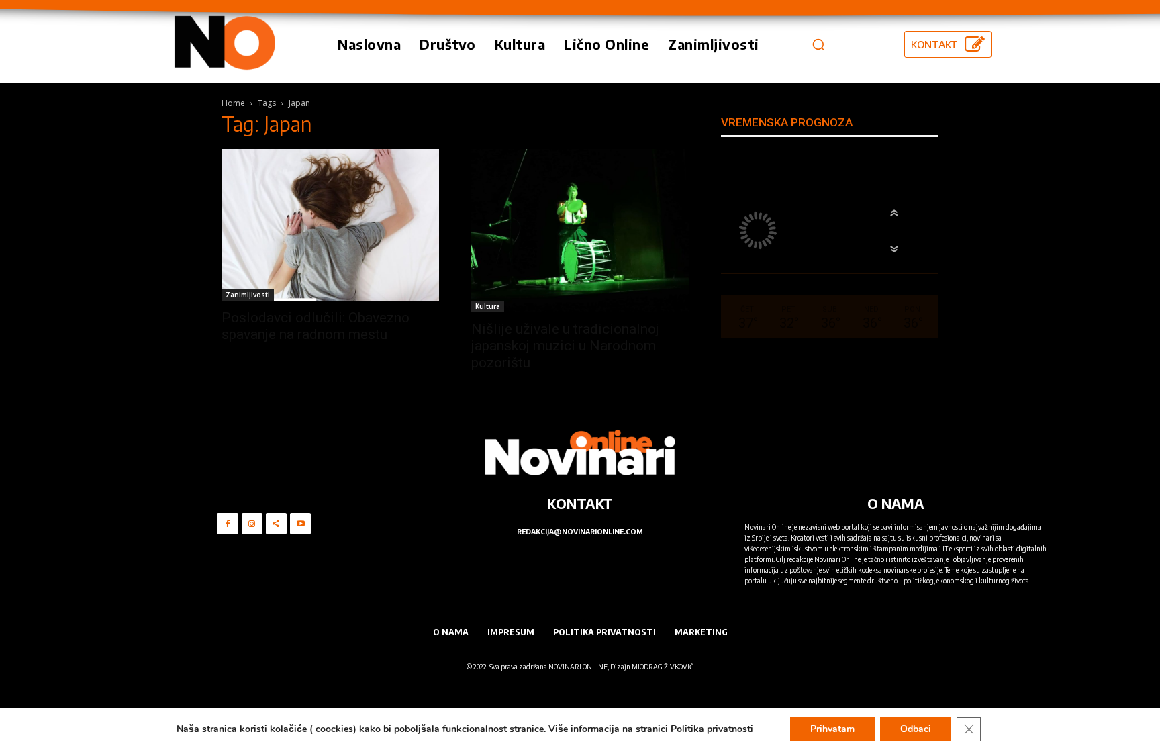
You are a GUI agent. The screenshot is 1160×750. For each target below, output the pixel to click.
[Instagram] (252, 523)
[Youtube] (300, 523)
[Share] (276, 523)
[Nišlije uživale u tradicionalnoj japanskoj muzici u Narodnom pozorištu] (580, 230)
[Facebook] (227, 523)
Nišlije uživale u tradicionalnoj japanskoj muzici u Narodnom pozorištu (565, 346)
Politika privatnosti (712, 728)
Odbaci (915, 728)
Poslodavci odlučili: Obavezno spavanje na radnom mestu (315, 326)
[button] (818, 44)
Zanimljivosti (248, 294)
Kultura (487, 306)
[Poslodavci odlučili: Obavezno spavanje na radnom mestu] (330, 225)
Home (233, 103)
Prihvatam (832, 728)
